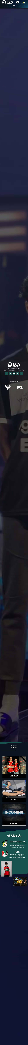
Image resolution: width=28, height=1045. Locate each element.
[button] (14, 6)
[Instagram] (21, 373)
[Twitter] (10, 373)
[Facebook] (6, 373)
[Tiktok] (17, 373)
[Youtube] (14, 373)
